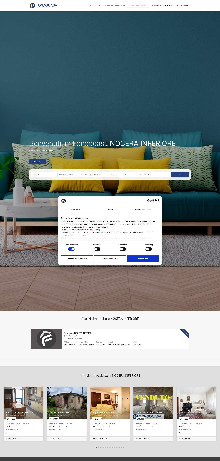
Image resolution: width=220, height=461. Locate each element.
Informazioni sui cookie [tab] (144, 209)
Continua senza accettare (77, 258)
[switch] (97, 249)
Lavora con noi (183, 6)
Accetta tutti (143, 258)
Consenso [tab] (76, 209)
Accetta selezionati (110, 258)
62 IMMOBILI (36, 162)
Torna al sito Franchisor (139, 6)
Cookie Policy (94, 230)
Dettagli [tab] (110, 209)
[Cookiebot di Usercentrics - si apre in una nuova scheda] (149, 201)
